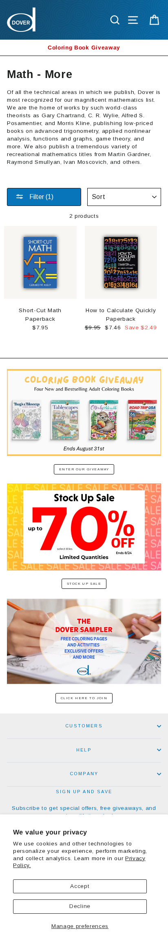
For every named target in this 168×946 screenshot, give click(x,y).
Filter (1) (40, 196)
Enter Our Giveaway (84, 469)
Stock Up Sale (84, 584)
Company (84, 773)
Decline (80, 906)
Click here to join (84, 698)
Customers (84, 725)
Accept (79, 886)
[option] (84, 47)
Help (84, 749)
